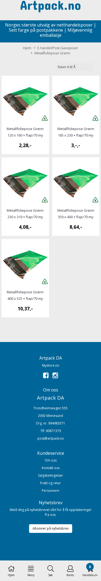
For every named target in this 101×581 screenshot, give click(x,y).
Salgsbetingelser (50, 475)
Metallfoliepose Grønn (52, 53)
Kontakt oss (51, 468)
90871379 (53, 431)
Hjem (27, 47)
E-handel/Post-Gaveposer (57, 47)
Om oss (51, 460)
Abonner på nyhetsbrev (51, 528)
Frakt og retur (50, 483)
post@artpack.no (50, 438)
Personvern (50, 490)
